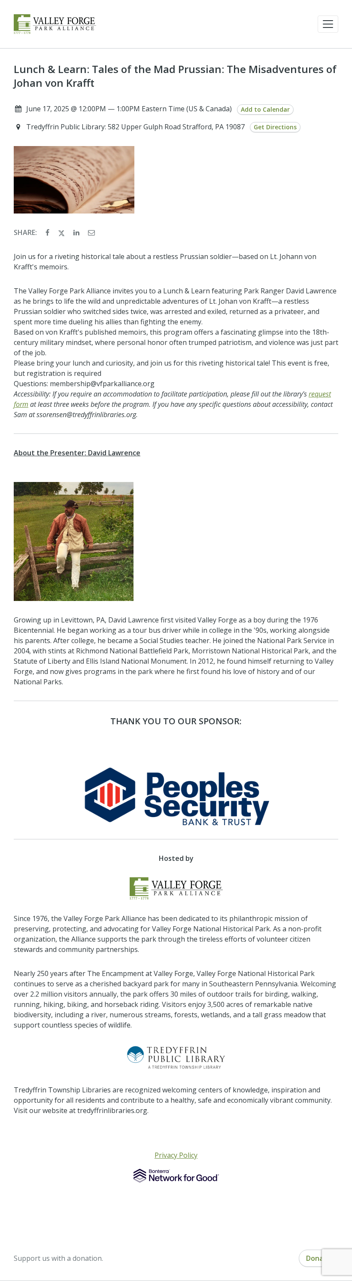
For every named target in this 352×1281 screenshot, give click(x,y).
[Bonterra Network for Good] (176, 1175)
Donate (318, 1258)
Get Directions (275, 127)
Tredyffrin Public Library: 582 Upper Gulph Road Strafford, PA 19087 (136, 126)
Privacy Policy (176, 1155)
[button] (328, 24)
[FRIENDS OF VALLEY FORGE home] (55, 24)
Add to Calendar (265, 109)
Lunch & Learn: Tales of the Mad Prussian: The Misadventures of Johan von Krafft (175, 76)
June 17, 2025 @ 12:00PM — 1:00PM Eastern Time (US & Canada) (129, 108)
